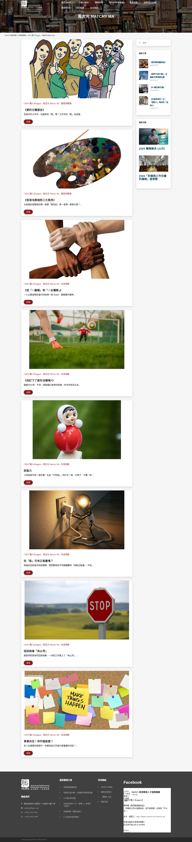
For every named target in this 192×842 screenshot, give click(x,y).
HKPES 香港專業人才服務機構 (146, 792)
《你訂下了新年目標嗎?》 (39, 380)
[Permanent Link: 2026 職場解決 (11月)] (153, 136)
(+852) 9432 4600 (30, 817)
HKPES (34, 839)
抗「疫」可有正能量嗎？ (38, 561)
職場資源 (66, 8)
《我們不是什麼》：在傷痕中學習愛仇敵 (77, 793)
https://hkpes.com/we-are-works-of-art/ (150, 817)
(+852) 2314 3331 (30, 812)
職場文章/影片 (106, 792)
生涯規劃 (65, 284)
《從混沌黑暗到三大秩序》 (40, 200)
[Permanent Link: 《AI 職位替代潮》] (143, 89)
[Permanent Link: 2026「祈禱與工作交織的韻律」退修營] (153, 164)
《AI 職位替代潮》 (157, 87)
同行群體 (80, 8)
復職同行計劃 (150, 2)
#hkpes (126, 830)
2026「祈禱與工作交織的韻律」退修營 (152, 178)
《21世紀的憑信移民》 (71, 817)
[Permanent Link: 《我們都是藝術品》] (143, 63)
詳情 (28, 122)
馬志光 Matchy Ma (51, 103)
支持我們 (94, 8)
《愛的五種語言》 (34, 110)
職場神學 (99, 2)
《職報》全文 (106, 797)
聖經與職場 (66, 103)
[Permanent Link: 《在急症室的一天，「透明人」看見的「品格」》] (143, 100)
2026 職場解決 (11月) (152, 148)
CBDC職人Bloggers (32, 103)
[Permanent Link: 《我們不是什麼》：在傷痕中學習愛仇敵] (143, 75)
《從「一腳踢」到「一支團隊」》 (43, 290)
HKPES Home (107, 787)
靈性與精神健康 (116, 2)
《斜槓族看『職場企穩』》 (72, 811)
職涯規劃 (133, 2)
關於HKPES (67, 2)
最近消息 (104, 802)
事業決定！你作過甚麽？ (38, 741)
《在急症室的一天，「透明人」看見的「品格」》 (159, 102)
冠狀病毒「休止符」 (36, 651)
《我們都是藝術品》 (158, 62)
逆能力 (28, 470)
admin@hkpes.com (31, 808)
